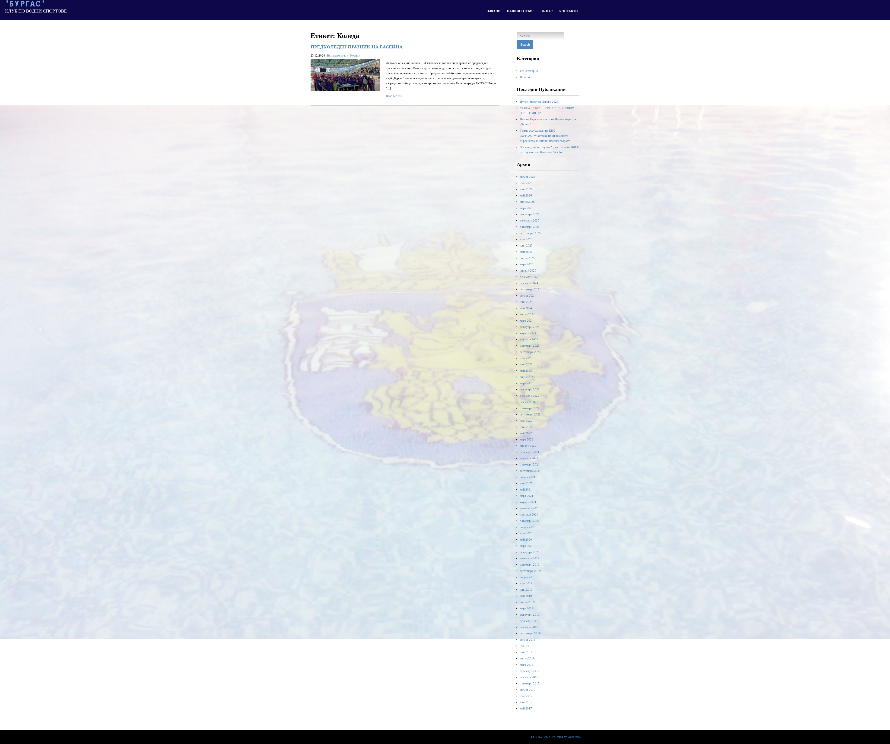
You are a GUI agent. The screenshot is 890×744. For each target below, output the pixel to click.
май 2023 (526, 370)
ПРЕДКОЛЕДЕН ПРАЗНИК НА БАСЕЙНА (357, 46)
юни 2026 (526, 189)
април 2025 (527, 258)
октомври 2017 (530, 683)
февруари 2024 (530, 327)
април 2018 (527, 658)
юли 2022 (526, 420)
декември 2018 (529, 621)
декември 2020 (529, 508)
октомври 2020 (530, 520)
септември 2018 (530, 633)
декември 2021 (529, 452)
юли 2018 (526, 646)
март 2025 (526, 264)
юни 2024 (526, 302)
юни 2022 (526, 427)
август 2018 (527, 639)
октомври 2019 (530, 564)
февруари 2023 (530, 389)
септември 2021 (530, 470)
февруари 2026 (530, 214)
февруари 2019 (530, 614)
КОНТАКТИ (568, 11)
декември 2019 (529, 558)
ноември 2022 (529, 402)
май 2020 (526, 539)
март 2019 (526, 608)
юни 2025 (526, 245)
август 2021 (527, 477)
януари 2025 (528, 270)
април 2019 (527, 602)
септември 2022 (530, 414)
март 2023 (526, 383)
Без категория (529, 71)
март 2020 (526, 546)
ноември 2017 (529, 677)
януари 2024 (528, 333)
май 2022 (526, 433)
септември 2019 (530, 571)
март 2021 (526, 495)
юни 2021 (526, 483)
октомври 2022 (530, 408)
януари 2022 (528, 445)
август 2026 (527, 176)
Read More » (394, 96)
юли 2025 (526, 239)
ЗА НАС (547, 11)
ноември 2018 (529, 627)
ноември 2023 (529, 339)
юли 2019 (526, 583)
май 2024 (526, 308)
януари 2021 (528, 502)
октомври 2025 (530, 226)
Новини (355, 55)
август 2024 (527, 295)
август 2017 (527, 689)
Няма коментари (337, 55)
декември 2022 (529, 395)
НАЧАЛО (493, 11)
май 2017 (526, 708)
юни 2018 (526, 652)
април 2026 (527, 201)
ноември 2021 (529, 458)
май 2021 (526, 489)
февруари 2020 (530, 552)
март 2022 (526, 439)
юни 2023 (526, 364)
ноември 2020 (529, 514)
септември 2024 (530, 289)
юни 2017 (526, 702)
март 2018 (526, 664)
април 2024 (527, 314)
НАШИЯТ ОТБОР (520, 11)
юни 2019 (526, 589)
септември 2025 (530, 233)
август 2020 (527, 527)
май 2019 (526, 596)
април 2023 (527, 377)
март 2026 (526, 208)
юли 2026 (526, 183)
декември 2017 (529, 671)
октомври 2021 (530, 464)
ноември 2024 (529, 283)
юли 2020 (526, 533)
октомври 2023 (530, 345)
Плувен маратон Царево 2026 (539, 101)
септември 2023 (530, 352)
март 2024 (526, 320)
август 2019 (527, 577)
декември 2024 (529, 277)
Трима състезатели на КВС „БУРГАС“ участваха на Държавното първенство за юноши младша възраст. (545, 135)
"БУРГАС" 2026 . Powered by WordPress (555, 736)
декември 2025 (529, 220)
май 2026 (526, 195)
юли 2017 (526, 696)
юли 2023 (526, 358)
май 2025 (526, 251)
